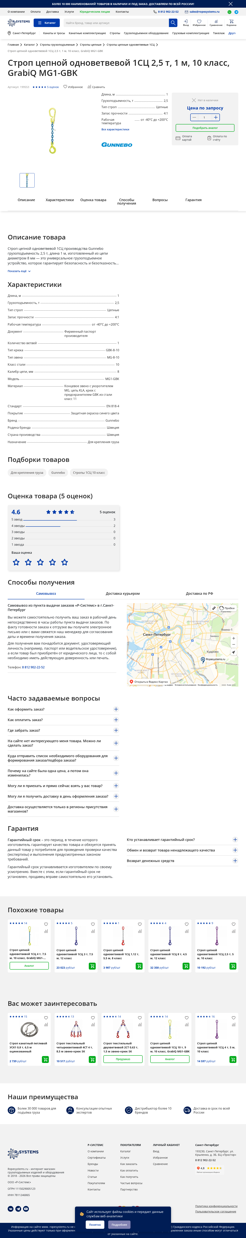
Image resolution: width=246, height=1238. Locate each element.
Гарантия (193, 199)
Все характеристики (115, 129)
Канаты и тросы (54, 33)
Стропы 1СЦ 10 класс (89, 473)
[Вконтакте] (10, 1209)
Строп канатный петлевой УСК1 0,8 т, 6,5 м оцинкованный (28, 1047)
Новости (93, 1170)
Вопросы (160, 199)
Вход (156, 1151)
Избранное (160, 1157)
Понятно (95, 1224)
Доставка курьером (123, 593)
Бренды (93, 1164)
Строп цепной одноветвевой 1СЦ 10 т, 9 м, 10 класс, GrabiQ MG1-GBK (169, 1047)
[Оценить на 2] (28, 562)
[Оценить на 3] (40, 562)
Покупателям (96, 1183)
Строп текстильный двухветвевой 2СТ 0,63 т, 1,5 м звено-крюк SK (120, 1047)
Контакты (122, 11)
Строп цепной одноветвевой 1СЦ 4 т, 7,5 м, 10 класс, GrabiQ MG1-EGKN (28, 954)
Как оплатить (129, 1170)
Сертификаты (97, 1157)
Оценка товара (93, 199)
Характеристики (60, 199)
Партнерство (129, 1189)
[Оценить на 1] (16, 562)
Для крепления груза (27, 473)
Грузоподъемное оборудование (146, 33)
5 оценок (53, 87)
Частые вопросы (131, 1183)
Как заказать (128, 1164)
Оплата (36, 11)
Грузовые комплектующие (190, 33)
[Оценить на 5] (64, 562)
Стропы (115, 33)
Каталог (125, 1151)
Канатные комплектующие (87, 33)
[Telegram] (18, 1209)
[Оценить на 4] (52, 562)
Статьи (92, 1177)
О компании (16, 11)
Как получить (129, 1177)
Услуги (69, 11)
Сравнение (160, 1164)
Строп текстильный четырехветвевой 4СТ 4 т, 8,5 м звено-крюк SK (75, 1047)
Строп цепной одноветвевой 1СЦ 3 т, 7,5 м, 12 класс (75, 954)
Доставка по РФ (199, 593)
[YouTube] (26, 1209)
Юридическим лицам (95, 11)
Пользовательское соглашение (215, 1211)
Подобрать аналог (205, 128)
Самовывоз (46, 593)
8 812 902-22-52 (33, 667)
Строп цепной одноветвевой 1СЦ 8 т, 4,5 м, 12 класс (168, 954)
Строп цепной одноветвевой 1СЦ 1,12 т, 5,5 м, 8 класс (121, 954)
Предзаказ (123, 1059)
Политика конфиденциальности (216, 1206)
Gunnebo (58, 473)
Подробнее (119, 1224)
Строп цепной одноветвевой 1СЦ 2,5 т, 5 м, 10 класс (215, 954)
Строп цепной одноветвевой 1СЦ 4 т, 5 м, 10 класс (216, 1047)
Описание (26, 199)
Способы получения (126, 201)
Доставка (52, 11)
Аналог (29, 965)
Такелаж (219, 33)
